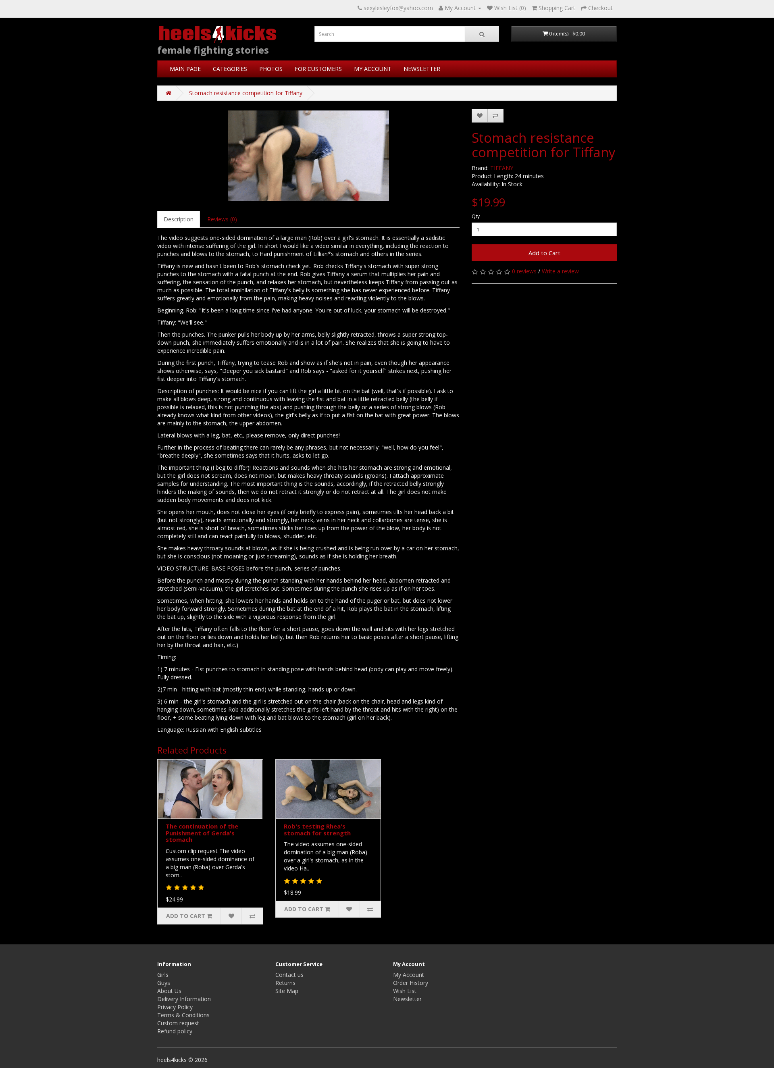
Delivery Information (184, 999)
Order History (410, 983)
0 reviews (524, 271)
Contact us (289, 974)
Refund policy (174, 1031)
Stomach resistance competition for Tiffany (245, 93)
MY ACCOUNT (372, 69)
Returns (285, 983)
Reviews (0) (222, 219)
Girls (163, 974)
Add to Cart (544, 253)
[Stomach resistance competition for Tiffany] (308, 156)
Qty (476, 216)
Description (179, 219)
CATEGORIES (230, 69)
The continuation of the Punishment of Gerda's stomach (202, 832)
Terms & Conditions (183, 1015)
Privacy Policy (175, 1007)
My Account (408, 974)
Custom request (178, 1023)
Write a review (560, 271)
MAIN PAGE (185, 69)
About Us (169, 991)
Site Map (286, 991)
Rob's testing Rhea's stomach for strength (317, 829)
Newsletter (407, 999)
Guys (163, 983)
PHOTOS (271, 69)
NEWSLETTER (422, 69)
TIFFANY (501, 168)
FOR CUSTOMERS (318, 69)
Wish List (404, 991)
